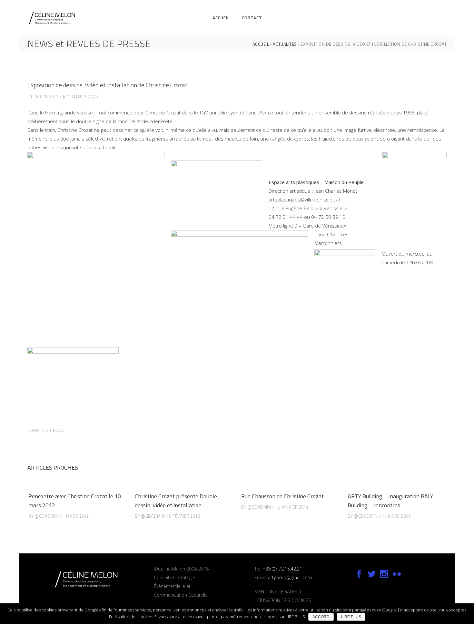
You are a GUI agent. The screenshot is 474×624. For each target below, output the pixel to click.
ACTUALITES (285, 44)
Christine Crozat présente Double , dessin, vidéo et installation (177, 501)
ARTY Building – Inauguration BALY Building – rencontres (390, 501)
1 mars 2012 (76, 516)
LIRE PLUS (351, 617)
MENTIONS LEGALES (276, 591)
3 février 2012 (42, 96)
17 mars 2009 (396, 516)
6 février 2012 (184, 516)
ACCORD (321, 617)
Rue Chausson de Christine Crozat (282, 496)
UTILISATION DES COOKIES (282, 600)
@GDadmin (46, 516)
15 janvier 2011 (292, 507)
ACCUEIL (260, 44)
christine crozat (46, 430)
